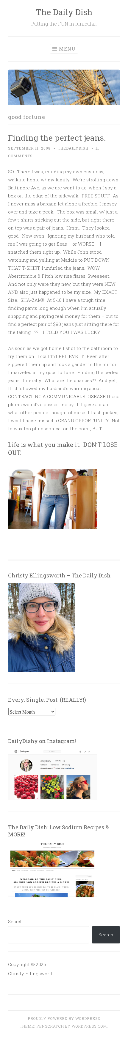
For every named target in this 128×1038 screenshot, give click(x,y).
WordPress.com (89, 1026)
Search (15, 921)
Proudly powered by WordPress (64, 1018)
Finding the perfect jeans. (57, 137)
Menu (67, 48)
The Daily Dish (64, 12)
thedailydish (73, 148)
